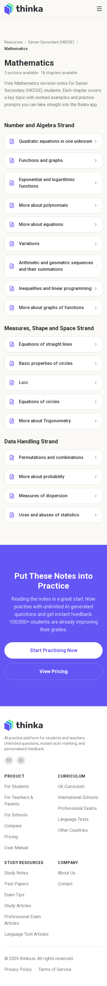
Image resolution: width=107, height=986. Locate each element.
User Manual (16, 847)
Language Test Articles (26, 934)
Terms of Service (54, 969)
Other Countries (73, 830)
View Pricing (54, 671)
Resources (13, 42)
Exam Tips (14, 894)
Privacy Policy (18, 969)
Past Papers (16, 883)
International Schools (78, 797)
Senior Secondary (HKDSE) (51, 42)
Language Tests (73, 819)
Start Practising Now (53, 650)
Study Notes (16, 873)
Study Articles (17, 905)
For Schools (15, 815)
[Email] (8, 760)
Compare (13, 825)
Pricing (11, 836)
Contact (65, 883)
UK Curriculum (71, 786)
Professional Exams (77, 808)
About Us (66, 873)
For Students (16, 786)
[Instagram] (20, 760)
